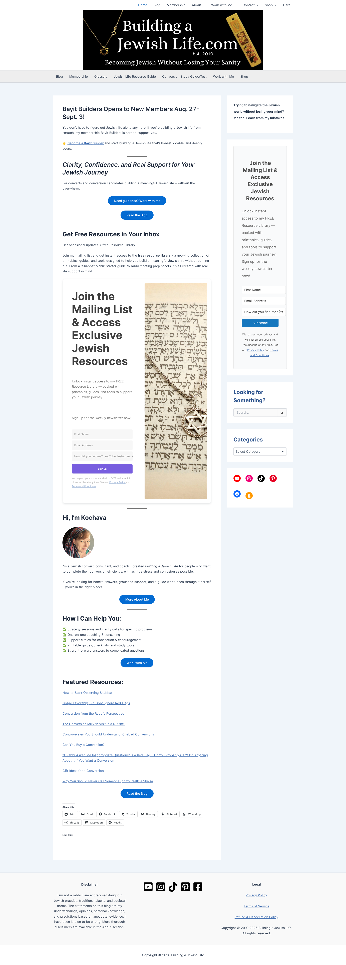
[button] (203, 5)
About (196, 5)
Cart (286, 5)
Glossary (101, 76)
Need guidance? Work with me (137, 201)
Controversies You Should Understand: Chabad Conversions (108, 734)
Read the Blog (137, 215)
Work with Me (221, 5)
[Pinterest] (185, 887)
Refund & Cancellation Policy (256, 917)
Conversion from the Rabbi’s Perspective (93, 713)
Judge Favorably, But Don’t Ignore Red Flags (96, 703)
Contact (248, 5)
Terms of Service (256, 906)
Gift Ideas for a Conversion (83, 771)
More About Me (137, 599)
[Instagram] (161, 887)
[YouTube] (148, 887)
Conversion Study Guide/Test (184, 76)
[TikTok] (173, 887)
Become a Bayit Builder (85, 143)
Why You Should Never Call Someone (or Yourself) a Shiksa (107, 781)
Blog (157, 5)
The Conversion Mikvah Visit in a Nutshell (93, 724)
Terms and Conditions (84, 486)
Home (142, 5)
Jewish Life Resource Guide (135, 76)
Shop (269, 5)
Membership (176, 5)
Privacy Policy (117, 482)
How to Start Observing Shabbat (87, 693)
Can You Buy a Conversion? (83, 745)
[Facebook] (198, 887)
